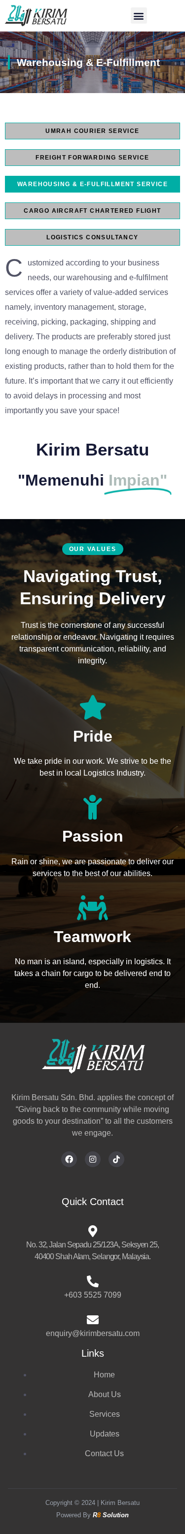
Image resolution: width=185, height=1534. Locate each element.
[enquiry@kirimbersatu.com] (93, 1320)
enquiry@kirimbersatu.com (93, 1333)
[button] (139, 15)
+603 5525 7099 (92, 1295)
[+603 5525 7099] (93, 1281)
